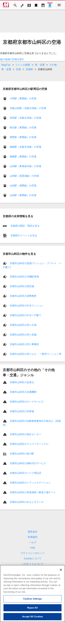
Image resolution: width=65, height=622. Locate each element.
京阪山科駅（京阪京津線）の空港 (28, 108)
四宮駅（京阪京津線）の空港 (25, 117)
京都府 (29, 69)
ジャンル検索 (22, 64)
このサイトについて (33, 563)
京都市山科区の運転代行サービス (28, 463)
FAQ (32, 547)
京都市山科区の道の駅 (22, 453)
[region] (32, 593)
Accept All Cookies (32, 616)
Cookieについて (32, 558)
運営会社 (32, 531)
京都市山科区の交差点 (22, 382)
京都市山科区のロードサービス (27, 401)
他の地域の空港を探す (12, 59)
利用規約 (32, 537)
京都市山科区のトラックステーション (30, 482)
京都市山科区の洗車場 (22, 411)
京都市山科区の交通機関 (23, 392)
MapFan (6, 64)
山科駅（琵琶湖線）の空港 (24, 175)
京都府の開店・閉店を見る (25, 225)
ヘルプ (32, 542)
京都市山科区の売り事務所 (24, 344)
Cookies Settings (32, 598)
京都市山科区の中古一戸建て (25, 315)
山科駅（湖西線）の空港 (23, 185)
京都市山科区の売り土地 (23, 325)
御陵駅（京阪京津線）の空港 (25, 146)
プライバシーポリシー (32, 553)
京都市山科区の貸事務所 (23, 296)
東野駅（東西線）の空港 (23, 137)
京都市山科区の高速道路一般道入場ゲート (33, 492)
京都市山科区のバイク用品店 (25, 473)
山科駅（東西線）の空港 (23, 195)
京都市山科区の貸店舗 (22, 286)
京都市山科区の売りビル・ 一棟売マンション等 (35, 354)
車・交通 (40, 64)
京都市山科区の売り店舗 (23, 334)
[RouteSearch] (22, 5)
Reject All (32, 607)
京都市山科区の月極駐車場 (24, 276)
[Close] (61, 570)
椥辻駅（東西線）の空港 (23, 127)
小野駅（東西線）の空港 (23, 98)
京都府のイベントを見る (23, 235)
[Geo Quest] (49, 5)
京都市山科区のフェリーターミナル (29, 444)
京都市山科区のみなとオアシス (27, 502)
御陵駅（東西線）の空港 (23, 156)
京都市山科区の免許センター (25, 434)
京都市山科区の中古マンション (27, 305)
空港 (18, 69)
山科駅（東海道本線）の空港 (25, 166)
